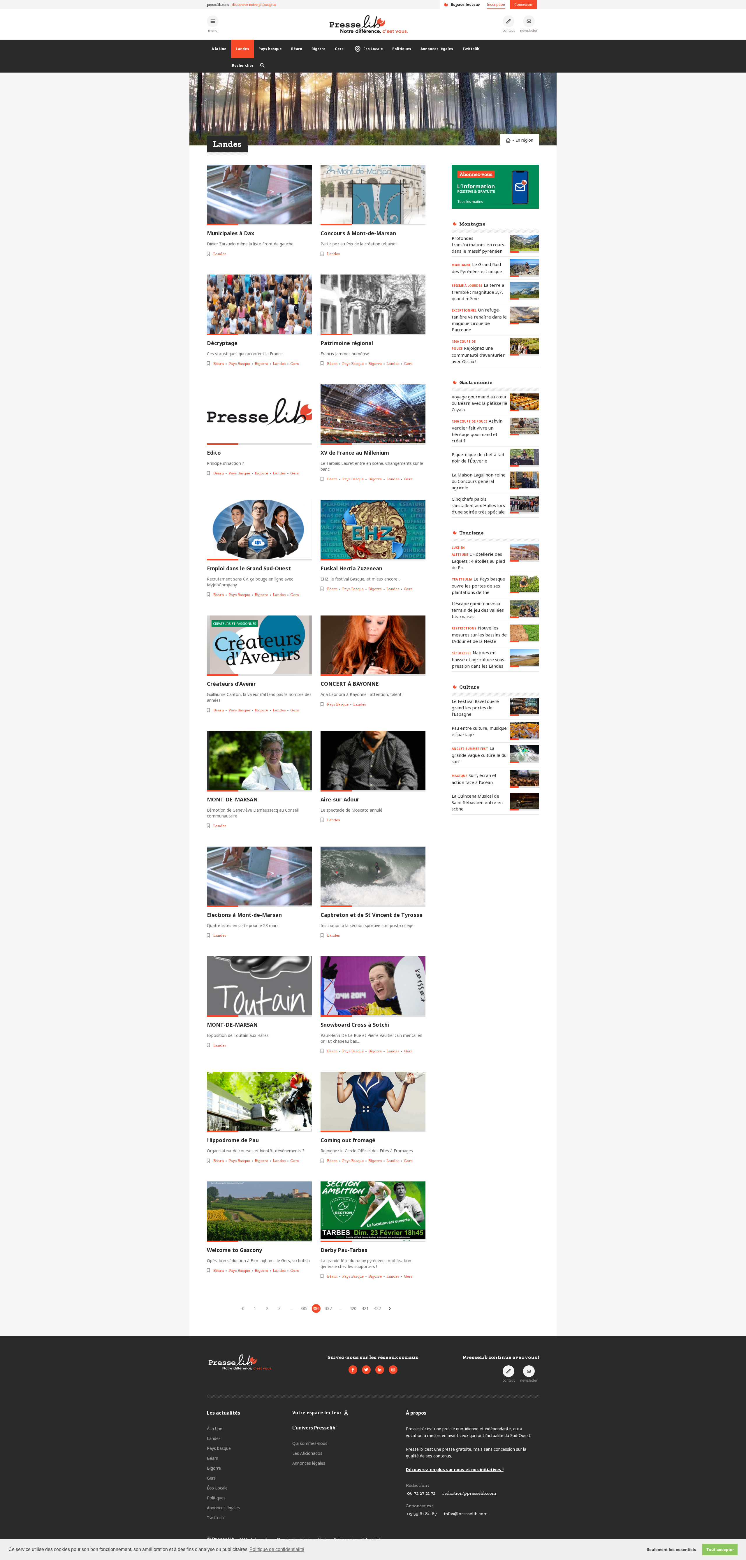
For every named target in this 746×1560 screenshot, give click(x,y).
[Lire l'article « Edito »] (259, 414)
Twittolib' (471, 48)
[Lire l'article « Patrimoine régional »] (373, 305)
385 (303, 1308)
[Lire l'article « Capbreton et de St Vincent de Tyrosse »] (373, 877)
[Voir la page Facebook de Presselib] (353, 1369)
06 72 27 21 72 (421, 1493)
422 (377, 1308)
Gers (339, 48)
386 (316, 1308)
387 (328, 1308)
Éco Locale (373, 48)
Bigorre (319, 48)
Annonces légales (436, 48)
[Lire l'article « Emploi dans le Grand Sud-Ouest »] (259, 530)
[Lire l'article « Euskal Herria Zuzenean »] (373, 530)
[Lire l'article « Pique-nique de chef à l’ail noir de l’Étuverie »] (524, 458)
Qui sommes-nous (309, 1443)
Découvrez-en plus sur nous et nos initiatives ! (455, 1469)
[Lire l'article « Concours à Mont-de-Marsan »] (373, 195)
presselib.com (218, 4)
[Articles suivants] (389, 1308)
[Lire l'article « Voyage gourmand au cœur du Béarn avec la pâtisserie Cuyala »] (524, 402)
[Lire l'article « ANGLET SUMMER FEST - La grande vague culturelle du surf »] (524, 754)
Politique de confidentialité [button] (276, 1549)
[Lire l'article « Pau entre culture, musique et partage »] (524, 731)
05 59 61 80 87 (422, 1513)
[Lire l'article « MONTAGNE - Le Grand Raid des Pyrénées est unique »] (524, 268)
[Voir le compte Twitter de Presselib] (366, 1369)
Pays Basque (239, 363)
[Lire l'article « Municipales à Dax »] (259, 195)
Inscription (496, 4)
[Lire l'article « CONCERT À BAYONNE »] (373, 645)
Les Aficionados (307, 1453)
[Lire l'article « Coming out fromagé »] (373, 1102)
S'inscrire (713, 1527)
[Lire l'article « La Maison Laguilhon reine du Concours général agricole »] (524, 480)
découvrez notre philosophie (254, 4)
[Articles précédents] (242, 1308)
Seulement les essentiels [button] (671, 1549)
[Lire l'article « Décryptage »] (259, 305)
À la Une (219, 48)
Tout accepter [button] (720, 1549)
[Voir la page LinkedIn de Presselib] (379, 1369)
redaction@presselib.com (469, 1493)
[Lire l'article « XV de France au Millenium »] (373, 414)
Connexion (523, 4)
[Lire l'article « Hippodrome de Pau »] (259, 1102)
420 (352, 1308)
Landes (242, 48)
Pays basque (270, 48)
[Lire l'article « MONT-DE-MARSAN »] (259, 761)
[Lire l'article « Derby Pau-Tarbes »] (373, 1211)
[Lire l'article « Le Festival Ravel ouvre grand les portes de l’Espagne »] (524, 707)
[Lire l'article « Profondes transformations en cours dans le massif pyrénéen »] (524, 244)
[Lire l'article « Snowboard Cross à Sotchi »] (373, 986)
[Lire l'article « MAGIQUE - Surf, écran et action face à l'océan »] (524, 778)
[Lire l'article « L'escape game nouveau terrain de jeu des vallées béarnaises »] (524, 609)
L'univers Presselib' (314, 1427)
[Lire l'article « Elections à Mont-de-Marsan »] (259, 877)
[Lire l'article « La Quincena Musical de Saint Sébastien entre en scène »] (524, 801)
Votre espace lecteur (317, 1412)
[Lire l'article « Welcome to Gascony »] (259, 1211)
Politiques (401, 48)
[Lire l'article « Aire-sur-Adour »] (373, 761)
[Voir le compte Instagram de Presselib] (393, 1369)
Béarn (296, 48)
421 (365, 1308)
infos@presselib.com (466, 1513)
